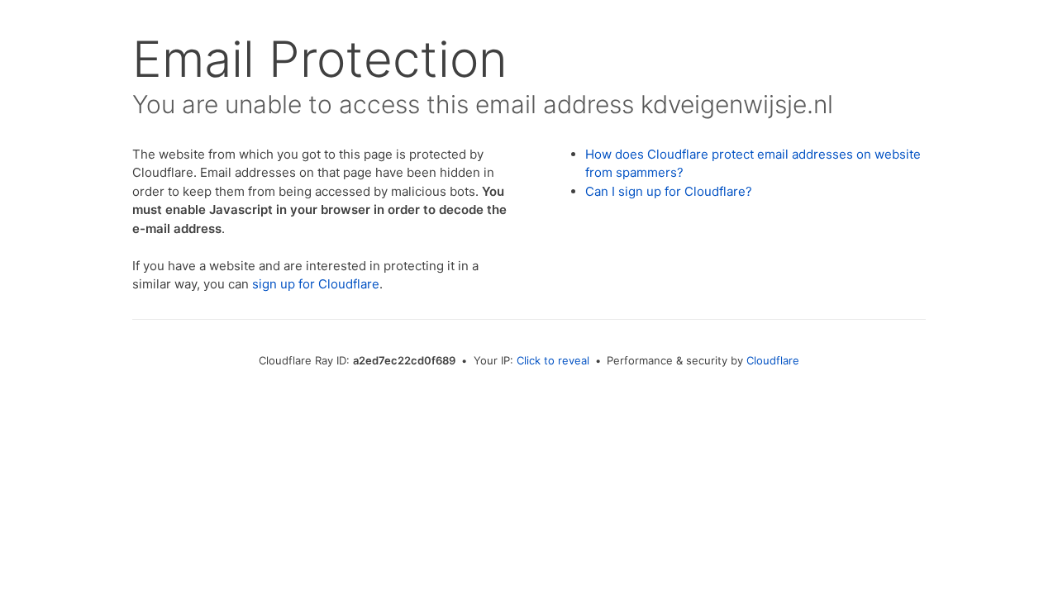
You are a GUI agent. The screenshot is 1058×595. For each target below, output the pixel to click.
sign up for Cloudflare (315, 284)
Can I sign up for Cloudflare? (668, 191)
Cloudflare (772, 360)
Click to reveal (553, 360)
